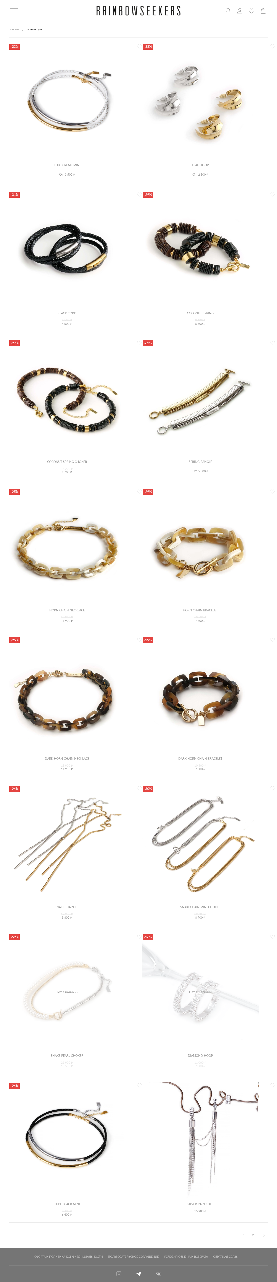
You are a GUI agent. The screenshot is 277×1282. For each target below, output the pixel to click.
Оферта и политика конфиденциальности (68, 1257)
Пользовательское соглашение (133, 1257)
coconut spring (200, 313)
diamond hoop (200, 1055)
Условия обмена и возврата (186, 1257)
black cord (67, 313)
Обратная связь (225, 1257)
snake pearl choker (67, 1055)
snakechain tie (67, 907)
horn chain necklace (67, 610)
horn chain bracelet (200, 610)
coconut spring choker (67, 462)
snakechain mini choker (200, 907)
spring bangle (200, 462)
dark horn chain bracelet (200, 758)
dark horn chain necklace (67, 758)
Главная (14, 29)
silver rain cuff (200, 1204)
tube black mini (67, 1204)
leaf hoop (200, 165)
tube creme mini (67, 165)
